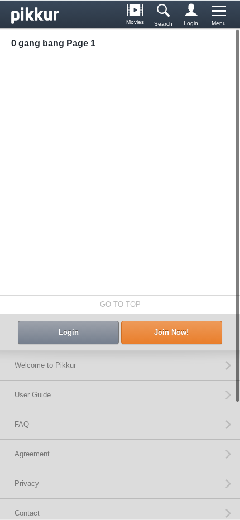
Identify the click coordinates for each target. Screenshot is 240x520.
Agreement (32, 454)
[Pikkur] (39, 14)
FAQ (22, 424)
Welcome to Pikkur (45, 365)
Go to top (120, 304)
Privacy (27, 483)
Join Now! (171, 332)
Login (69, 332)
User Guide (33, 395)
